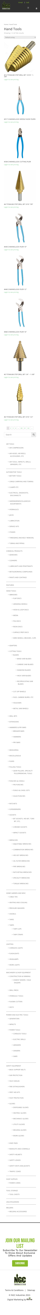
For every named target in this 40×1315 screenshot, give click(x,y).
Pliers (11, 761)
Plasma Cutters (15, 1002)
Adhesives (13, 555)
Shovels (12, 914)
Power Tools (14, 1030)
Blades (16, 655)
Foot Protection (16, 1098)
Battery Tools (15, 476)
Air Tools (10, 444)
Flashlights (14, 953)
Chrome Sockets (20, 827)
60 (21, 428)
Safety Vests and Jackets (19, 1166)
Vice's (11, 1007)
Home (6, 24)
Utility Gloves (19, 1124)
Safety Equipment (13, 1066)
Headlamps (13, 959)
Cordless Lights (16, 948)
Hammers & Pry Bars (17, 727)
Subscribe (20, 1263)
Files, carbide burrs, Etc (23, 697)
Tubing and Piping (16, 543)
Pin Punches (18, 785)
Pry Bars (16, 742)
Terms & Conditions (14, 1290)
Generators (14, 1019)
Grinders (17, 1045)
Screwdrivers (15, 809)
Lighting (9, 944)
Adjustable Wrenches (22, 844)
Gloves (12, 1104)
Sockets (12, 815)
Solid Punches (19, 796)
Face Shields (14, 1081)
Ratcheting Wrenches (22, 872)
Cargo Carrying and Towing (21, 481)
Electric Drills (19, 1039)
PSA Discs (17, 621)
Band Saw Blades (24, 659)
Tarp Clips (17, 929)
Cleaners (13, 560)
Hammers (17, 737)
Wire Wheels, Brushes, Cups (24, 638)
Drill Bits (13, 716)
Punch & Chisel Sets (21, 790)
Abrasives (13, 595)
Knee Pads (13, 1143)
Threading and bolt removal (21, 538)
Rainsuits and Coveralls (19, 1149)
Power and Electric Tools (17, 1015)
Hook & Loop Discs (21, 610)
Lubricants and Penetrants (21, 566)
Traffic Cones (15, 1171)
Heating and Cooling (18, 902)
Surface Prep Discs (21, 632)
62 (28, 428)
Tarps (11, 925)
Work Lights (14, 965)
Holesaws (17, 703)
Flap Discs (17, 598)
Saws (15, 1056)
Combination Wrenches (23, 849)
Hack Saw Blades (24, 676)
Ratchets (13, 803)
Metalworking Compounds (20, 572)
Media (15, 615)
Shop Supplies (12, 1179)
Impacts (12, 1024)
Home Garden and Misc (16, 893)
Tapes (11, 919)
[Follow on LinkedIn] (23, 1307)
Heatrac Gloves (19, 1113)
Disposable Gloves (21, 1107)
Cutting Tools (15, 651)
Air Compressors (16, 448)
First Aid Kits (14, 1092)
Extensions (14, 722)
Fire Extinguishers (17, 1086)
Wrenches (13, 840)
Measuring (13, 750)
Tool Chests (14, 1194)
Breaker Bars (18, 731)
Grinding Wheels (20, 604)
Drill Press (13, 990)
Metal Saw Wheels (20, 708)
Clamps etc (14, 487)
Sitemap (31, 1290)
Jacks (11, 515)
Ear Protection (15, 1075)
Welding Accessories (18, 1211)
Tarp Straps (18, 934)
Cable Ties (13, 897)
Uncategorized (12, 1202)
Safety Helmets (15, 1154)
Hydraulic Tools (16, 996)
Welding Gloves (19, 1130)
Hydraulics (14, 509)
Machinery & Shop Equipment (18, 972)
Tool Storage (12, 1190)
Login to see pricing (11, 79)
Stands (12, 532)
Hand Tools (11, 591)
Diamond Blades (24, 670)
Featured (10, 585)
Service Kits (14, 526)
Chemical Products (14, 551)
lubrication (14, 521)
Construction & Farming (19, 976)
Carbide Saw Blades (25, 664)
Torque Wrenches (20, 883)
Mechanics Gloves (20, 1119)
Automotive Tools (14, 472)
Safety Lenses (15, 1160)
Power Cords (14, 1183)
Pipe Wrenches (19, 866)
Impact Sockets (19, 833)
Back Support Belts (17, 1070)
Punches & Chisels (16, 781)
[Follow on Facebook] (17, 1307)
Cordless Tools (19, 1034)
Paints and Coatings (18, 577)
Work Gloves (18, 1136)
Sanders (16, 1051)
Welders (9, 1208)
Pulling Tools (15, 767)
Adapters (13, 645)
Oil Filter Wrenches (21, 861)
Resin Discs (17, 627)
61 (25, 428)
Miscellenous (15, 756)
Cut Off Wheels (19, 691)
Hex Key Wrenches (20, 855)
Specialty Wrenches (21, 878)
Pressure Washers (17, 908)
